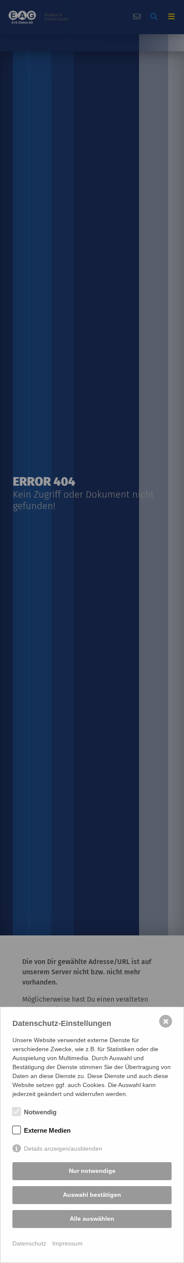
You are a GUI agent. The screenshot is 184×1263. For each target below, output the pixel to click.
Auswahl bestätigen (92, 1194)
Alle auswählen (92, 1218)
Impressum (67, 1243)
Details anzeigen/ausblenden (63, 1148)
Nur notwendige (92, 1170)
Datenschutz (29, 1243)
